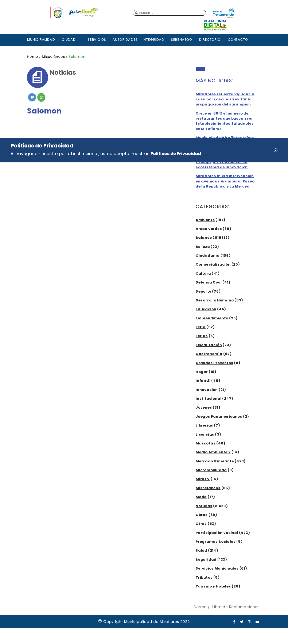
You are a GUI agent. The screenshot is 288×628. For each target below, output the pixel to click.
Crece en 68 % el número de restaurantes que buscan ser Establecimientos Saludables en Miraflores (225, 121)
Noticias (204, 506)
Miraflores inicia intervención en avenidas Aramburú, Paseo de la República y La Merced (225, 181)
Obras (202, 514)
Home (32, 56)
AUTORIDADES (125, 39)
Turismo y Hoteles (213, 586)
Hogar (202, 371)
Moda (201, 496)
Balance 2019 (208, 237)
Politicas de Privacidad (176, 154)
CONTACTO (238, 39)
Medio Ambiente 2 (213, 452)
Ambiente (205, 219)
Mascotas (205, 443)
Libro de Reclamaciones (236, 606)
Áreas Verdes (209, 228)
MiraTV (203, 479)
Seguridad (206, 559)
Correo (200, 606)
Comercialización (213, 264)
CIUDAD (69, 39)
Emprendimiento (212, 318)
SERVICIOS (97, 39)
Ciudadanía (208, 255)
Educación (206, 309)
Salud (201, 550)
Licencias (205, 434)
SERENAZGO (181, 39)
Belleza (203, 246)
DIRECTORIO (210, 39)
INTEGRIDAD (153, 39)
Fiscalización (209, 345)
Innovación (207, 389)
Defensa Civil (209, 282)
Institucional (208, 398)
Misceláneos (53, 56)
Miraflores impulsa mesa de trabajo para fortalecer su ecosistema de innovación (223, 162)
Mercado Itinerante (215, 461)
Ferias (202, 336)
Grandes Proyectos (214, 363)
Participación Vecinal (217, 532)
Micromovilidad (211, 470)
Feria (201, 327)
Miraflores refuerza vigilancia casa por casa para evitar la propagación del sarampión (225, 99)
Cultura (203, 273)
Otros (201, 523)
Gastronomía (209, 353)
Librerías (204, 425)
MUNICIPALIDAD (40, 39)
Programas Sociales (216, 541)
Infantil (203, 380)
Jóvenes (204, 407)
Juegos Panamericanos (219, 416)
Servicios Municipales (217, 568)
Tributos (204, 577)
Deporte (203, 291)
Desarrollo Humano (215, 300)
